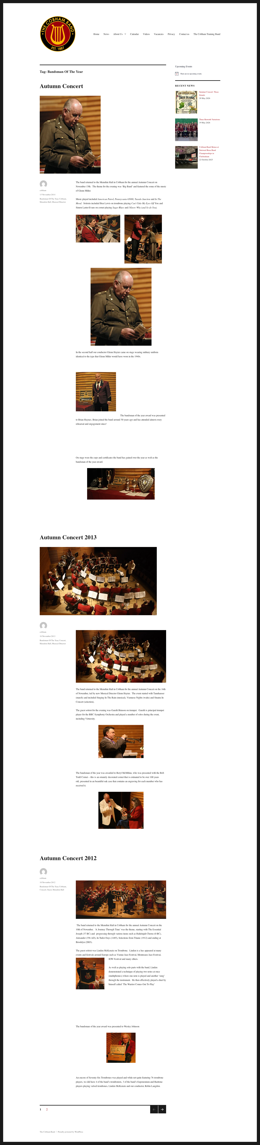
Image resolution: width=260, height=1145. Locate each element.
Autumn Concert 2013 (68, 537)
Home (96, 34)
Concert (62, 640)
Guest (49, 889)
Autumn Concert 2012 (68, 857)
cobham (43, 190)
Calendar (134, 34)
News (106, 34)
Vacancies (159, 34)
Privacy (171, 34)
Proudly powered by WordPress (70, 1131)
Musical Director (59, 202)
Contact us (184, 34)
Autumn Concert (61, 85)
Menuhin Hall (45, 202)
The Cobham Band (47, 1131)
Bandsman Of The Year (49, 198)
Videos (146, 34)
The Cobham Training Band (206, 34)
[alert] (197, 73)
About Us (118, 34)
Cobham (62, 198)
